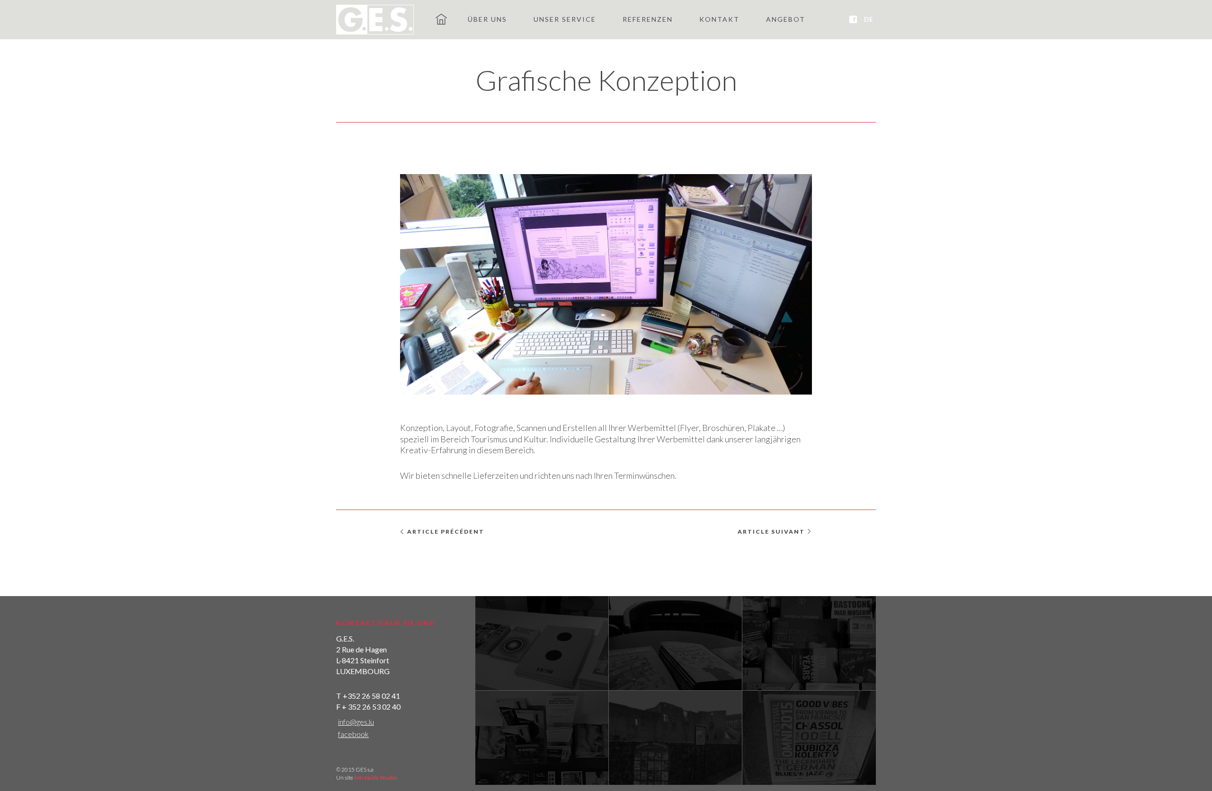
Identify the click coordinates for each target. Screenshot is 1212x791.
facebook (353, 733)
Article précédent (445, 532)
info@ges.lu (356, 721)
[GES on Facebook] (853, 19)
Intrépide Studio (375, 777)
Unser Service (565, 19)
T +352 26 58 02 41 (368, 695)
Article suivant (771, 532)
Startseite (441, 19)
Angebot (785, 19)
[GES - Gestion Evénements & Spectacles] (375, 20)
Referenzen (648, 19)
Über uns (487, 19)
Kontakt (719, 19)
